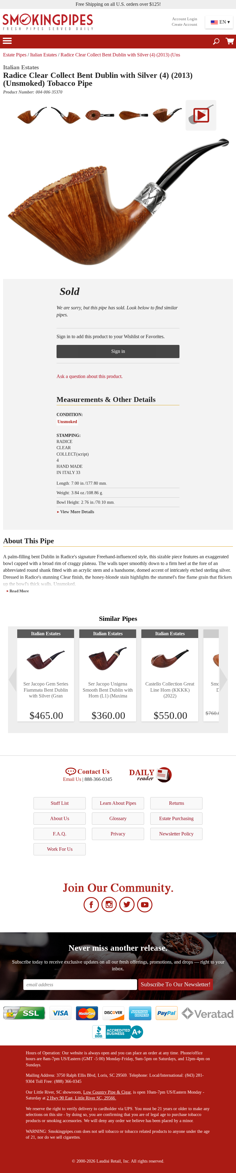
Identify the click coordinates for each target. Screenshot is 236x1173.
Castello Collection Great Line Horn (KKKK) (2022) (169, 689)
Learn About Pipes (118, 803)
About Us (59, 818)
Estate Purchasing (176, 818)
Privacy (118, 833)
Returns (176, 803)
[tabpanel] (45, 675)
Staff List (60, 803)
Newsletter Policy (176, 833)
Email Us (72, 779)
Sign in (118, 351)
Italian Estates (43, 54)
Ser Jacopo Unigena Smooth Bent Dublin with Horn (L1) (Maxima (108, 689)
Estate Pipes (14, 54)
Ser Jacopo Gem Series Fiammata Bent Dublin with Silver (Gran (45, 689)
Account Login (184, 19)
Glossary (118, 818)
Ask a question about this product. (90, 376)
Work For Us (60, 849)
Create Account (184, 24)
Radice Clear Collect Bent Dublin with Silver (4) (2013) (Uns (120, 54)
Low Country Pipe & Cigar (107, 1092)
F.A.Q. (59, 833)
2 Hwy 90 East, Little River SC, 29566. (81, 1098)
